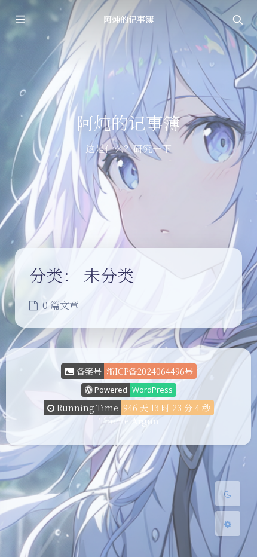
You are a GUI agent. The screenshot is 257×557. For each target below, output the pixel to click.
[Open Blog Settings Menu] (227, 523)
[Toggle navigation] (237, 19)
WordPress (152, 389)
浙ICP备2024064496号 (149, 371)
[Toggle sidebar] (19, 19)
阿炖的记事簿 (128, 19)
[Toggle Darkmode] (227, 493)
